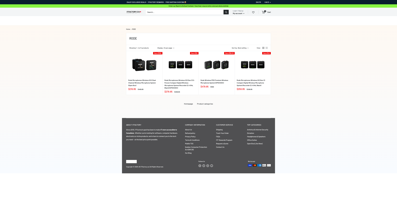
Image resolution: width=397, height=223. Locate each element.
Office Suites (252, 140)
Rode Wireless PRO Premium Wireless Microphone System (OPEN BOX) (214, 81)
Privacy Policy (190, 136)
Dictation (250, 133)
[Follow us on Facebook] (199, 165)
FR (260, 2)
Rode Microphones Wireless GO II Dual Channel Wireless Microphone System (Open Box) (142, 82)
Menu (128, 21)
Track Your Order (222, 133)
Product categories (205, 104)
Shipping (219, 130)
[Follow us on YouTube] (211, 165)
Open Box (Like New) (255, 143)
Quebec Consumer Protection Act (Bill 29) (196, 148)
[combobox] (185, 12)
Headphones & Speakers (256, 136)
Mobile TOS (189, 143)
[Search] (226, 12)
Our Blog (188, 153)
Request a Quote (222, 143)
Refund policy (190, 133)
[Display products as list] (267, 48)
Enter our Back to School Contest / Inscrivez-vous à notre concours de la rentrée (198, 6)
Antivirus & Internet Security (257, 130)
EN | (257, 2)
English (129, 162)
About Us (188, 130)
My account (238, 13)
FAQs (218, 136)
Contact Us (220, 147)
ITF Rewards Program (224, 140)
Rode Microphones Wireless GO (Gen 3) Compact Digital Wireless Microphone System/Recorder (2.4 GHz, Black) (251, 82)
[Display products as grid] (263, 48)
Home (128, 29)
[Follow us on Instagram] (207, 165)
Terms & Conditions (192, 140)
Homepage (188, 104)
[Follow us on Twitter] (203, 165)
